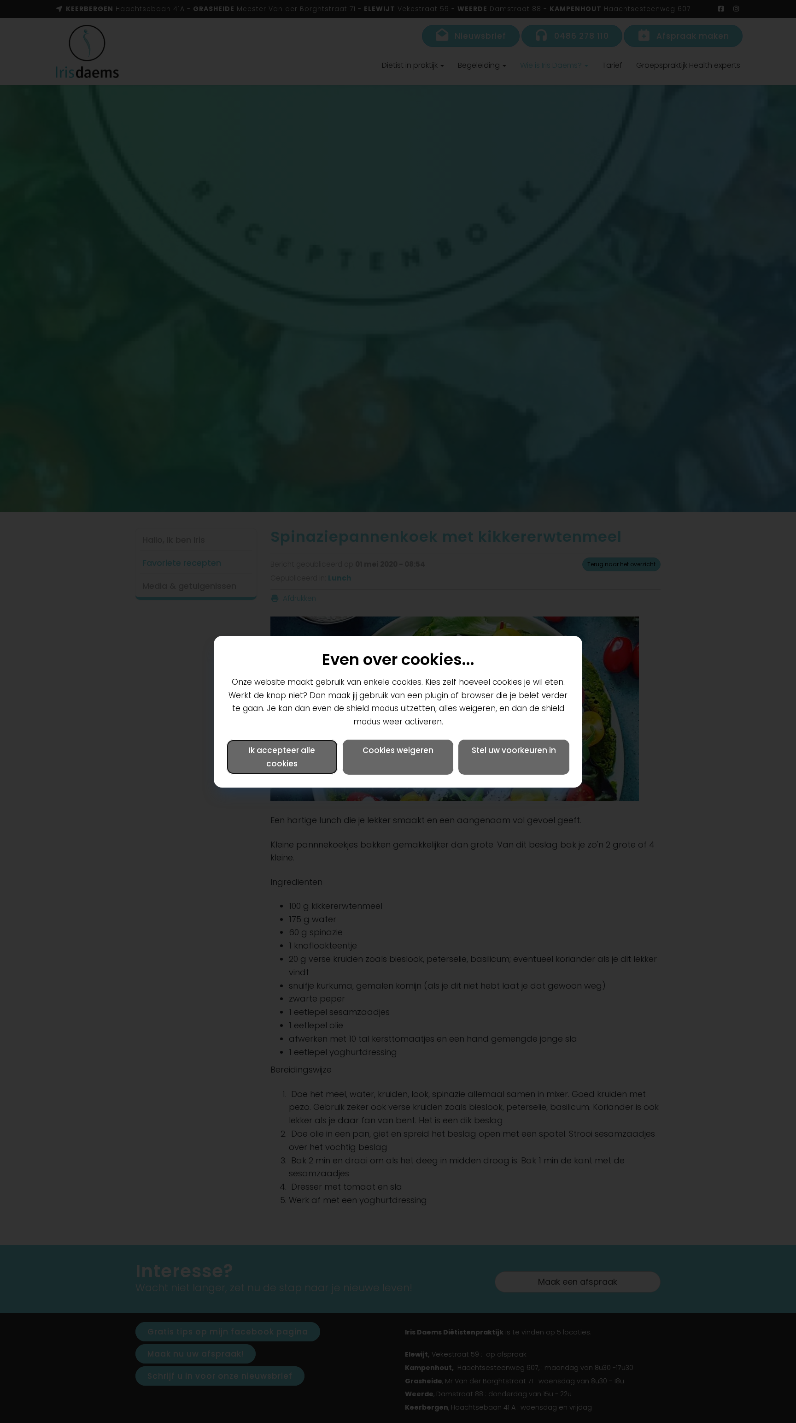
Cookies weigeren (398, 750)
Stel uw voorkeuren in (514, 750)
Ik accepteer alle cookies (282, 757)
